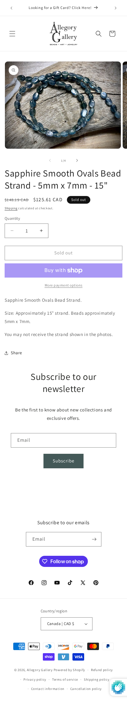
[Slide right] (77, 160)
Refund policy (102, 670)
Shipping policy (96, 679)
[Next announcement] (115, 8)
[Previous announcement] (11, 8)
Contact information (47, 689)
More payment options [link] (64, 285)
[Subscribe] (94, 539)
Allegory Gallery (40, 670)
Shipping (11, 208)
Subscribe (63, 461)
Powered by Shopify (69, 670)
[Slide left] (50, 160)
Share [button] (16, 352)
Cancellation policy (86, 689)
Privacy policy (34, 679)
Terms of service (65, 679)
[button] (12, 33)
